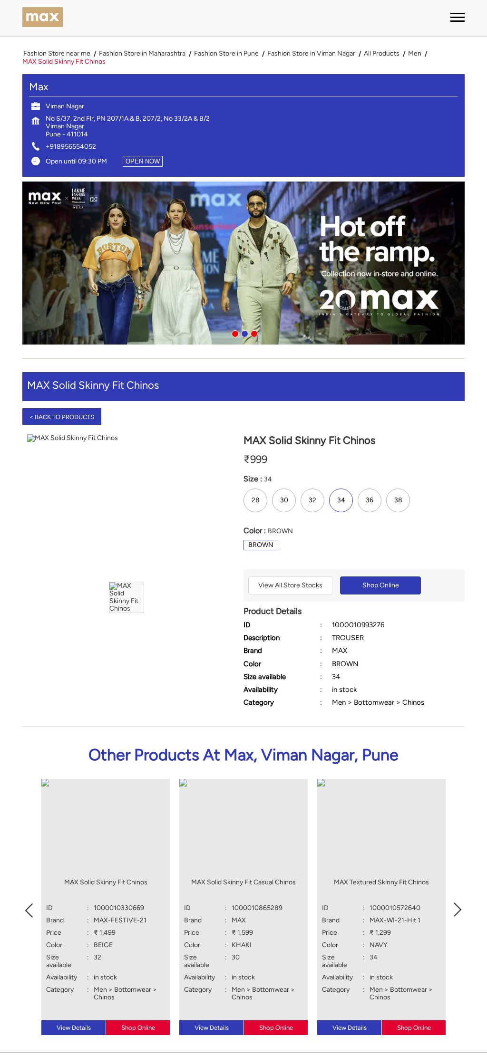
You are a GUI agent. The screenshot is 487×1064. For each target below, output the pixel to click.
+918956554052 (71, 147)
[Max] (42, 18)
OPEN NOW (143, 161)
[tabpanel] (243, 263)
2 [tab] (243, 332)
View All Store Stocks (290, 585)
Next (458, 909)
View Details (74, 1027)
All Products (381, 54)
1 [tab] (234, 332)
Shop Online (380, 585)
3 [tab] (253, 332)
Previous (29, 909)
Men (414, 54)
